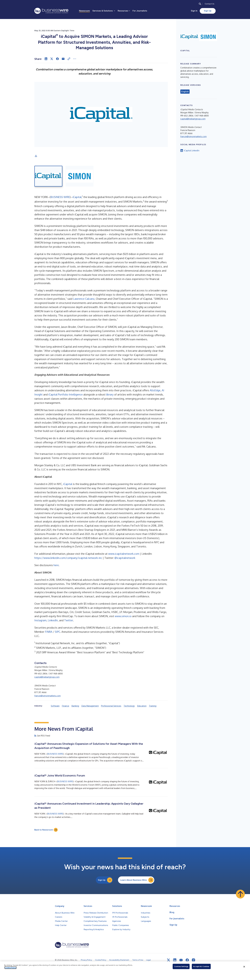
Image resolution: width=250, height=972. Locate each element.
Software (55, 706)
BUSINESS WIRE (60, 197)
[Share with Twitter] (52, 59)
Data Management (90, 706)
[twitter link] (168, 960)
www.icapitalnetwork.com (123, 553)
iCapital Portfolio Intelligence (65, 394)
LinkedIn (53, 620)
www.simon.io (123, 616)
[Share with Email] (63, 59)
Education (141, 706)
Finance (65, 706)
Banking (75, 706)
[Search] (200, 4)
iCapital (77, 197)
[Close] (244, 966)
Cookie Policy (10, 968)
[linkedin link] (174, 960)
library (110, 394)
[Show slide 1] (48, 176)
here (56, 565)
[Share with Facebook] (57, 59)
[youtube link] (181, 960)
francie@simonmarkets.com (47, 695)
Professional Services (111, 706)
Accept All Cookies (201, 966)
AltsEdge (155, 390)
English (185, 91)
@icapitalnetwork (124, 557)
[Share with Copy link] (69, 59)
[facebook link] (187, 960)
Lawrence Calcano (84, 298)
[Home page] (51, 11)
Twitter (68, 620)
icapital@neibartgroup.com (47, 677)
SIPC (57, 631)
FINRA (48, 631)
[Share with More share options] (75, 59)
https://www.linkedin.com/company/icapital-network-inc (68, 557)
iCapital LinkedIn (191, 150)
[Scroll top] (240, 894)
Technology (129, 706)
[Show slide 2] (79, 176)
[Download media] (36, 155)
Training (152, 706)
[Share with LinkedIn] (46, 59)
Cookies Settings (181, 966)
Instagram (40, 620)
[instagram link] (193, 960)
